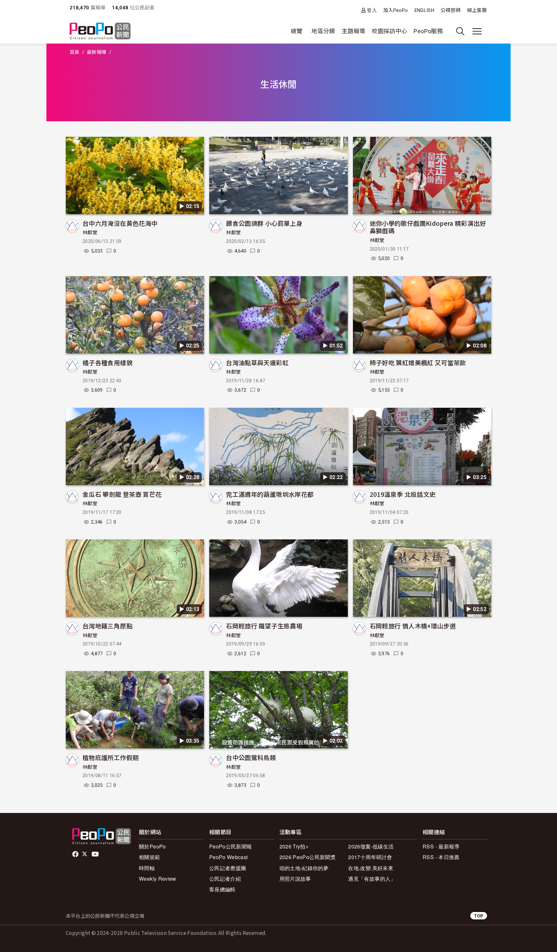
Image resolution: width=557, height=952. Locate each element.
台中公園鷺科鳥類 (251, 757)
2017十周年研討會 (370, 857)
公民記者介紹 (225, 878)
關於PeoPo (152, 846)
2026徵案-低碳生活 (371, 846)
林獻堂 (90, 232)
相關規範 (149, 857)
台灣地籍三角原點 (107, 625)
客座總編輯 (222, 889)
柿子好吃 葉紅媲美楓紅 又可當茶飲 (418, 362)
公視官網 (450, 10)
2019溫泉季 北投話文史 (403, 494)
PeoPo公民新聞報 (230, 846)
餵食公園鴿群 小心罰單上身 (264, 223)
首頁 (75, 52)
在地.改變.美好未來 (370, 868)
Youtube (96, 854)
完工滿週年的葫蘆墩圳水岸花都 (269, 494)
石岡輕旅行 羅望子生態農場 (264, 625)
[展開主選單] (477, 31)
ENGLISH (425, 10)
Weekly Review (157, 878)
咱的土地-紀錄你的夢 (304, 868)
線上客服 (477, 10)
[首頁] (100, 31)
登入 (372, 10)
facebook (76, 854)
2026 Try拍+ (294, 846)
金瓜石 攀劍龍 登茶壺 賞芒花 (122, 494)
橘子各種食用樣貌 (107, 362)
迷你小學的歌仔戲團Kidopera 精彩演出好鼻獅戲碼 (428, 227)
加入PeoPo (395, 10)
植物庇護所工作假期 (111, 757)
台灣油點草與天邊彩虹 (257, 362)
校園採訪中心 (389, 31)
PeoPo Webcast (228, 857)
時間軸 (147, 868)
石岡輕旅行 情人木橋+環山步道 (413, 625)
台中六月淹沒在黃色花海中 (120, 223)
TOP (478, 916)
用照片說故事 (295, 878)
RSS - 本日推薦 (441, 857)
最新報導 (96, 52)
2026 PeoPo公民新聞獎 (307, 857)
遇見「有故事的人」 (372, 878)
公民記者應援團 (227, 868)
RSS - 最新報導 (441, 846)
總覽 (297, 31)
